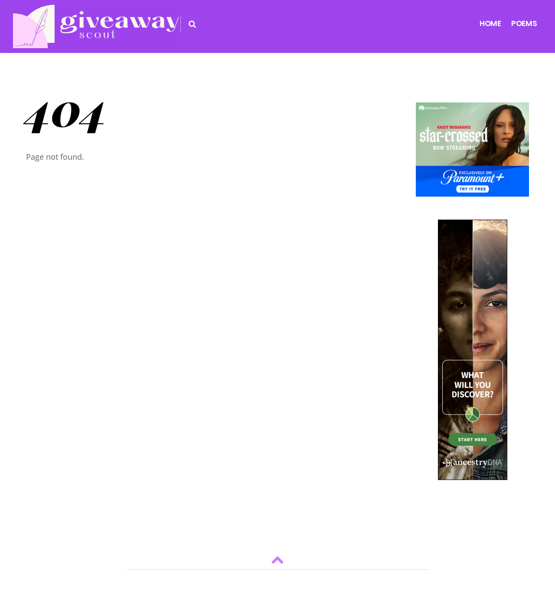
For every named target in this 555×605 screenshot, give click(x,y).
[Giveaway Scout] (96, 41)
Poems (524, 23)
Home (490, 23)
